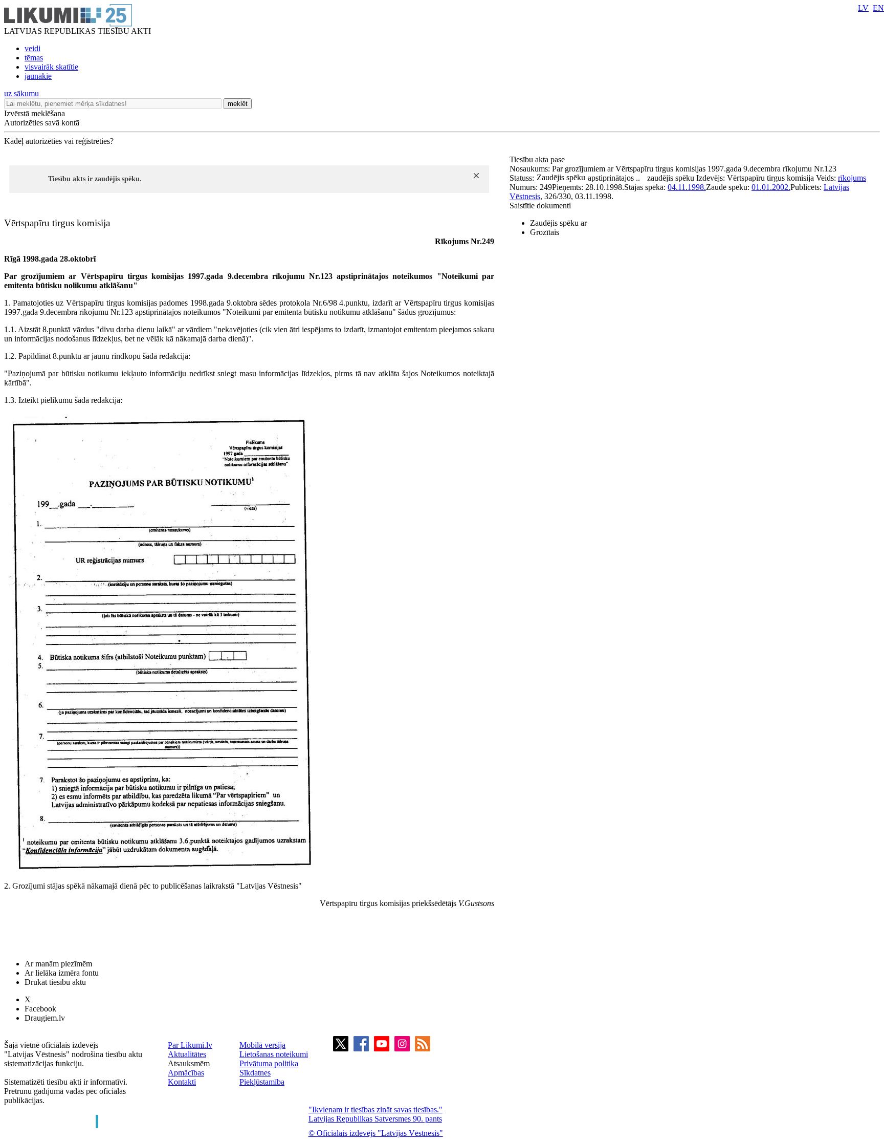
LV (863, 8)
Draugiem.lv (45, 1018)
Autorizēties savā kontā (41, 122)
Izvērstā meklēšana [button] (34, 113)
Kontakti (182, 1082)
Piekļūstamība (261, 1082)
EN (878, 8)
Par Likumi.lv (190, 1045)
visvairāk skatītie (51, 66)
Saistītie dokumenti (540, 205)
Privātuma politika (268, 1063)
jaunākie (38, 76)
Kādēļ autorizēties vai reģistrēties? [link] (59, 141)
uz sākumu (21, 93)
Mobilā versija (262, 1045)
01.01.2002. (771, 187)
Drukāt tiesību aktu (55, 982)
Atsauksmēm (189, 1063)
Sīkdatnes (255, 1072)
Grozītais (544, 232)
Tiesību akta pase (538, 159)
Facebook (40, 1008)
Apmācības (186, 1072)
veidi (32, 48)
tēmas (34, 57)
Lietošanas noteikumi (273, 1054)
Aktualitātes (187, 1054)
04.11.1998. (687, 187)
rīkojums (852, 178)
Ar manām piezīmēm (58, 963)
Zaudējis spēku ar (558, 223)
